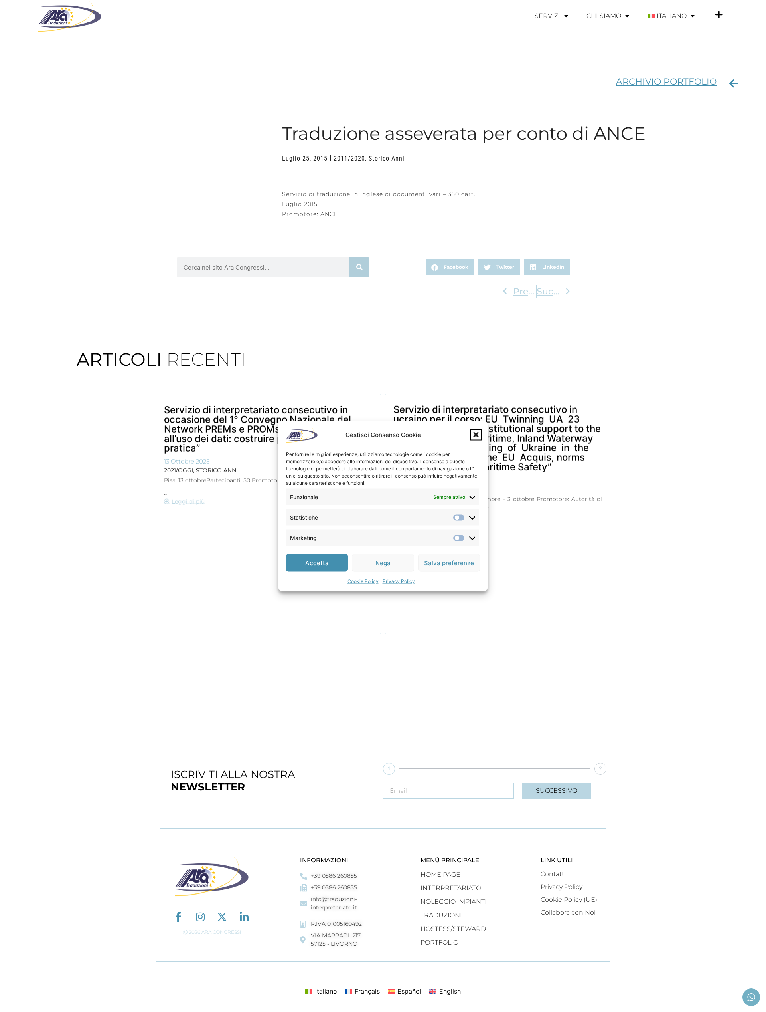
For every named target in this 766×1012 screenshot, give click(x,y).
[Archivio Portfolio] (733, 83)
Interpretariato (451, 888)
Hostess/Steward (453, 929)
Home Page (440, 874)
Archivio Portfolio (666, 81)
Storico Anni (387, 158)
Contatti (553, 874)
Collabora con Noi (568, 912)
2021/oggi (178, 470)
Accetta (317, 562)
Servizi (547, 16)
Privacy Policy (399, 581)
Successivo (556, 790)
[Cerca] (359, 267)
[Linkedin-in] (244, 917)
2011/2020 (349, 158)
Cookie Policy (363, 581)
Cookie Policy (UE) (569, 899)
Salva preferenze (449, 562)
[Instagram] (200, 917)
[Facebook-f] (178, 917)
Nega (383, 562)
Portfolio (439, 942)
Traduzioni (441, 915)
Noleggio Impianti (454, 901)
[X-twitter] (222, 917)
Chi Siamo (603, 16)
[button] (476, 435)
